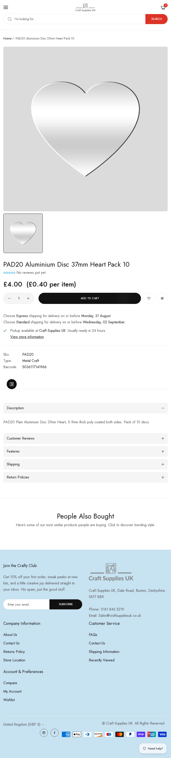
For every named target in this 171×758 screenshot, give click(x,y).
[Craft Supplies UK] (85, 7)
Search (156, 19)
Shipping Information (104, 651)
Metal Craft (30, 360)
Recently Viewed (101, 660)
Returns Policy (14, 651)
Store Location (14, 660)
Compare (10, 682)
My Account (12, 691)
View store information (27, 336)
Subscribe (66, 604)
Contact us (11, 643)
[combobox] (85, 19)
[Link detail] (44, 733)
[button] (9, 272)
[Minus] (9, 298)
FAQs (93, 634)
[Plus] (28, 298)
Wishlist (9, 699)
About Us (10, 634)
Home (7, 38)
